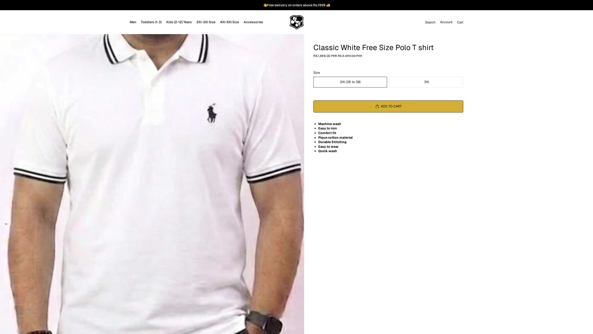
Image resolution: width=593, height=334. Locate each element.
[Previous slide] (5, 225)
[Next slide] (299, 225)
